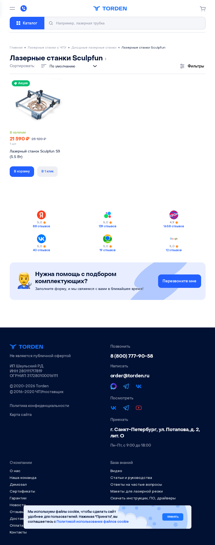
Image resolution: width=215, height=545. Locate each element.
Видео (116, 471)
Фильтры (196, 66)
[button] (22, 171)
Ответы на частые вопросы (136, 484)
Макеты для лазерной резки (136, 491)
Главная (16, 47)
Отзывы (17, 512)
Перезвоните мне (180, 281)
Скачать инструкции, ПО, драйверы (143, 498)
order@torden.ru (130, 376)
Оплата (16, 525)
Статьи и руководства (131, 478)
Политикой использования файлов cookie (93, 521)
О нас (15, 471)
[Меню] (12, 8)
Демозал (18, 484)
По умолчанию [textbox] (63, 66)
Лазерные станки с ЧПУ (47, 47)
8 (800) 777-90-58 (131, 356)
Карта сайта (21, 414)
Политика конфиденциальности (39, 406)
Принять (173, 517)
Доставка (19, 519)
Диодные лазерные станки (93, 47)
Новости (18, 505)
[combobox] (74, 66)
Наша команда (23, 478)
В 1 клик (47, 171)
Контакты (18, 532)
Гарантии (18, 498)
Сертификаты (22, 491)
